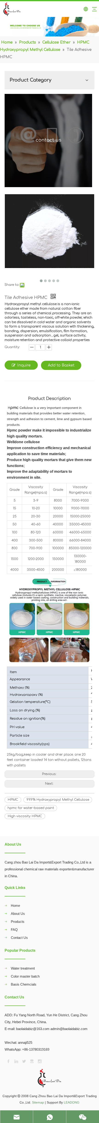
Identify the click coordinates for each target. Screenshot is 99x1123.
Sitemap (38, 1102)
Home (15, 905)
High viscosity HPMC (25, 816)
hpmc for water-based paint (31, 808)
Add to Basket (61, 365)
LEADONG (71, 1102)
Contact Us (19, 938)
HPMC (13, 799)
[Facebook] (8, 1060)
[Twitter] (23, 1060)
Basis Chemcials (23, 984)
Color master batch (25, 976)
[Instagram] (39, 1060)
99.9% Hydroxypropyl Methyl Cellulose (57, 799)
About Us (18, 913)
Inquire (24, 365)
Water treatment (23, 968)
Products (17, 922)
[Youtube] (31, 1060)
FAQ (14, 930)
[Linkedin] (15, 1060)
